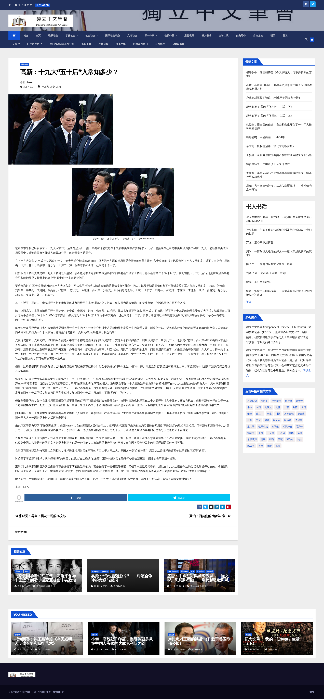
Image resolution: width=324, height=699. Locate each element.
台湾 (303, 407)
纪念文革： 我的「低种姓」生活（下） (269, 106)
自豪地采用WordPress (19, 692)
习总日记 (252, 401)
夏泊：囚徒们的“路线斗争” (208, 516)
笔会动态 (90, 35)
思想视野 (189, 35)
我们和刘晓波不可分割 (62, 43)
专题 (15, 43)
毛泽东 (299, 426)
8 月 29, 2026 (178, 649)
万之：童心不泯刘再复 (260, 242)
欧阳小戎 (263, 426)
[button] (306, 39)
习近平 (264, 401)
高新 (58, 86)
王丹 (260, 433)
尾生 (269, 413)
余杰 (249, 407)
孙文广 (259, 413)
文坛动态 (132, 35)
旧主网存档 (33, 43)
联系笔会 (53, 35)
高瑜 (278, 445)
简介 (26, 35)
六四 (258, 407)
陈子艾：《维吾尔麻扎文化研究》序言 (269, 264)
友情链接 (104, 43)
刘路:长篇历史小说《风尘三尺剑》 (267, 273)
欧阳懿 (275, 426)
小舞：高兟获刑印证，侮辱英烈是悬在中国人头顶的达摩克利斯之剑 (122, 641)
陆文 (300, 439)
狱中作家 (150, 35)
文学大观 (224, 35)
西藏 (280, 439)
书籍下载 (86, 43)
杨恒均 (287, 420)
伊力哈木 (276, 401)
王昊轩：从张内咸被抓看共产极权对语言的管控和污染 (279, 155)
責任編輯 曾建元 (44, 586)
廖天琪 (301, 413)
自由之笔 (258, 35)
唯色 (249, 413)
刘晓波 (268, 407)
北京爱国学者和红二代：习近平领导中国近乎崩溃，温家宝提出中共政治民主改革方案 (45, 580)
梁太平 (250, 426)
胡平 (263, 439)
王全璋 (270, 433)
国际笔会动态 (112, 35)
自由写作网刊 (140, 43)
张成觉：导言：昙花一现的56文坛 (42, 516)
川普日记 (289, 413)
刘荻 (286, 407)
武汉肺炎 (287, 426)
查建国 (298, 420)
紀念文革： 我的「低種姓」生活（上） (269, 115)
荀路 (271, 439)
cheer (29, 82)
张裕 (249, 420)
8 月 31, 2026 (25, 649)
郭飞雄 (290, 439)
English (178, 43)
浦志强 (250, 433)
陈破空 (250, 445)
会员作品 (170, 35)
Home (311, 692)
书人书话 (206, 35)
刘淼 (278, 407)
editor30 (44, 649)
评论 (27, 571)
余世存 (299, 401)
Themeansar (57, 692)
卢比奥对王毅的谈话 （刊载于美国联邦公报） (274, 97)
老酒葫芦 (252, 439)
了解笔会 (70, 35)
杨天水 (276, 420)
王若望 (281, 433)
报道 (192, 571)
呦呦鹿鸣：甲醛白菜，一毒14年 (265, 137)
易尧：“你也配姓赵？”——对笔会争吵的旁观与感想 (121, 578)
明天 (273, 35)
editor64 (119, 586)
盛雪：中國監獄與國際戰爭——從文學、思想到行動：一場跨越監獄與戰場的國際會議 (198, 580)
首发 (285, 35)
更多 (249, 301)
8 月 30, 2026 (101, 649)
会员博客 (160, 43)
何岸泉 (288, 401)
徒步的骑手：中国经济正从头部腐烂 (268, 164)
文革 (258, 420)
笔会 (300, 433)
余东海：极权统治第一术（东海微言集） (270, 146)
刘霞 (295, 407)
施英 (267, 420)
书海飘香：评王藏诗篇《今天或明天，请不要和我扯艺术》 (43, 641)
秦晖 (291, 433)
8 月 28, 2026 (255, 649)
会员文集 (121, 43)
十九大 (45, 86)
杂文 (112, 571)
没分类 (17, 635)
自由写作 (241, 35)
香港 (260, 445)
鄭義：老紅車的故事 (258, 282)
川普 (278, 413)
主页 (38, 35)
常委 (52, 86)
